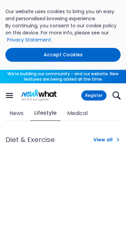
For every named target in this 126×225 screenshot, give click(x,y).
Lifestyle (45, 113)
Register (93, 95)
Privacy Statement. (29, 39)
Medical (77, 113)
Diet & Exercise (30, 139)
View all (103, 139)
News (16, 113)
